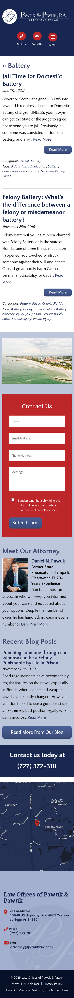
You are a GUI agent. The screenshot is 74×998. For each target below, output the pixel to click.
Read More (42, 139)
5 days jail (18, 166)
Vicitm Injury (42, 319)
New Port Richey (53, 171)
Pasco (6, 176)
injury (20, 314)
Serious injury (21, 319)
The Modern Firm (56, 990)
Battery (36, 161)
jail (37, 171)
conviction (10, 171)
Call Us (21, 44)
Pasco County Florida (48, 303)
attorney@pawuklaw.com (31, 947)
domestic (26, 171)
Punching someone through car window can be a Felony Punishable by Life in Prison (34, 658)
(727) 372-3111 (37, 766)
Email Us (37, 44)
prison (36, 314)
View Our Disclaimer (25, 984)
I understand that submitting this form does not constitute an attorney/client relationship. (39, 505)
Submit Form (25, 523)
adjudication (37, 166)
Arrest (24, 161)
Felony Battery (33, 309)
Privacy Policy (53, 984)
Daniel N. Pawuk (48, 561)
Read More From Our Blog (37, 732)
